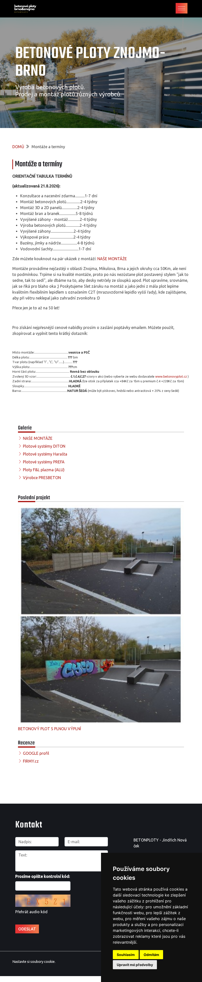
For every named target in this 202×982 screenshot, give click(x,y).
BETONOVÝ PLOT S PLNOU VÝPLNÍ (49, 728)
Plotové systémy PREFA (44, 462)
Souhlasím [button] (126, 955)
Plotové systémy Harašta (45, 454)
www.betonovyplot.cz (171, 376)
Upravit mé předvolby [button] (135, 965)
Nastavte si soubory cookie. (33, 962)
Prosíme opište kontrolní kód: (42, 876)
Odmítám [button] (151, 955)
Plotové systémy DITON (44, 446)
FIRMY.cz (31, 761)
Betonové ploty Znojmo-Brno (90, 62)
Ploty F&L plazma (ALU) (44, 470)
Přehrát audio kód (31, 912)
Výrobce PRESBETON (42, 477)
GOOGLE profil (36, 753)
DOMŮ (18, 146)
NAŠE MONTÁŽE (112, 258)
